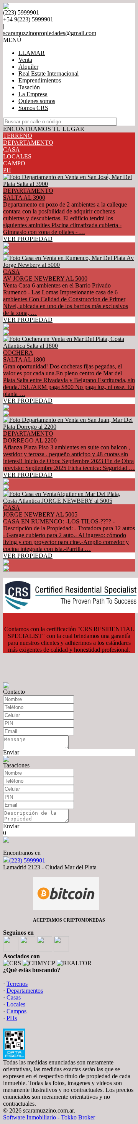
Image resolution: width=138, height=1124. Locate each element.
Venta (25, 60)
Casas (14, 997)
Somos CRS (33, 108)
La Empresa (33, 94)
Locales (16, 1004)
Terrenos (17, 983)
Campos (16, 1011)
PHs (12, 1018)
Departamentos (25, 990)
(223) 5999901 (27, 860)
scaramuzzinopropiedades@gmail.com (49, 33)
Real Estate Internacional (48, 73)
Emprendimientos (39, 80)
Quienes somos (36, 101)
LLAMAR (31, 53)
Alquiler (28, 66)
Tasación (29, 87)
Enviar (11, 752)
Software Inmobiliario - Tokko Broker (49, 1117)
